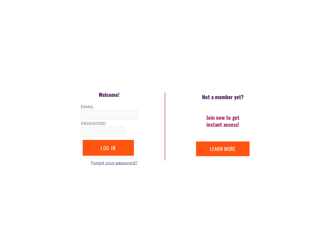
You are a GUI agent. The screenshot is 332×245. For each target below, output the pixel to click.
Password (93, 123)
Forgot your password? (114, 162)
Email (87, 106)
